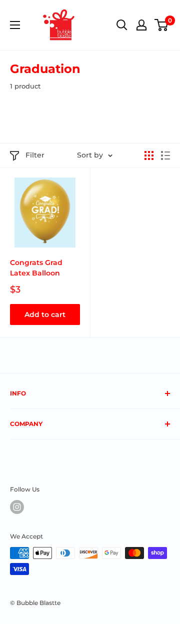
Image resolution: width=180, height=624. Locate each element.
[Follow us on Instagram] (17, 507)
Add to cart (45, 314)
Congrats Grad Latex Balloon (36, 268)
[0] (162, 25)
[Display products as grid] (149, 155)
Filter (35, 155)
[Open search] (122, 25)
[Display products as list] (165, 155)
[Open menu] (15, 25)
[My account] (141, 25)
